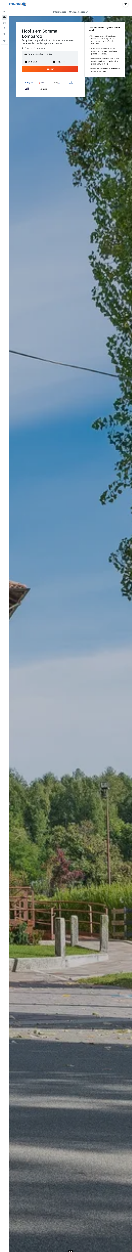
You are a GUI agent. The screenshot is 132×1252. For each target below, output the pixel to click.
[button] (4, 4)
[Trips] (4, 40)
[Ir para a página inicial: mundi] (18, 4)
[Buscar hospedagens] (4, 17)
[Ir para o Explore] (4, 33)
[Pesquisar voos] (4, 11)
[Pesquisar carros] (4, 22)
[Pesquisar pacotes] (4, 28)
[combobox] (34, 48)
